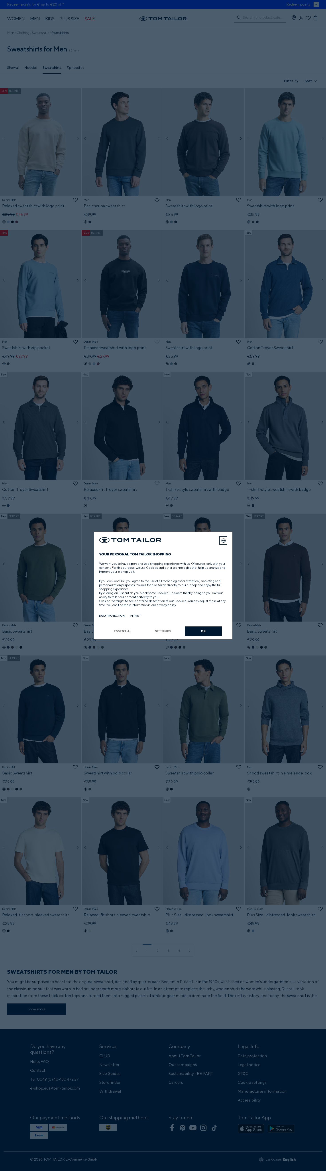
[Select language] (223, 540)
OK (203, 631)
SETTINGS (163, 631)
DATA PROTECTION (112, 615)
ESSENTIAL (123, 631)
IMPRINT (135, 615)
